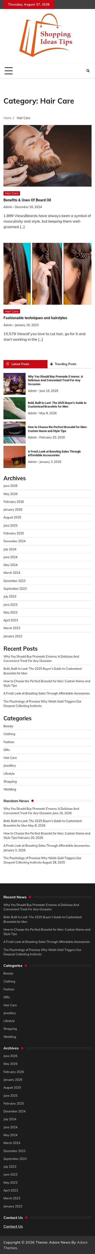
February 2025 (13, 533)
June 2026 (10, 486)
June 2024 (10, 557)
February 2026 (13, 501)
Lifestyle (9, 773)
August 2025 (12, 517)
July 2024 (9, 549)
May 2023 (10, 612)
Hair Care (11, 193)
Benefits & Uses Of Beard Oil (27, 200)
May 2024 (10, 565)
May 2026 (10, 494)
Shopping (10, 781)
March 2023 (11, 628)
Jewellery (9, 765)
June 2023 (10, 604)
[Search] (88, 70)
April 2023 (10, 620)
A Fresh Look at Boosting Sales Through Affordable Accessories (54, 453)
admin (7, 207)
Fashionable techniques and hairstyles (35, 318)
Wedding (9, 789)
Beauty (8, 726)
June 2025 (10, 525)
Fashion (8, 742)
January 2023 (12, 636)
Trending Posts (65, 364)
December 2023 (14, 581)
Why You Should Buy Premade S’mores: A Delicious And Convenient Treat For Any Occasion (55, 380)
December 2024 (14, 541)
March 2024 (11, 573)
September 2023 (15, 588)
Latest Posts (20, 364)
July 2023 (9, 596)
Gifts (6, 750)
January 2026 (12, 509)
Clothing (9, 734)
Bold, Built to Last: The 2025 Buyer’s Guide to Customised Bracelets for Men (57, 404)
